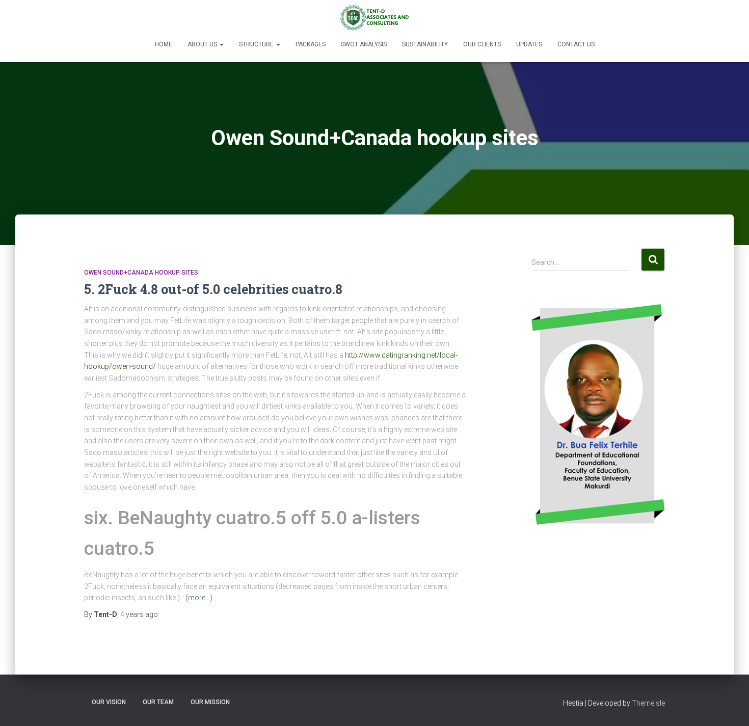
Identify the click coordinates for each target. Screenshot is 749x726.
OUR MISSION (210, 702)
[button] (221, 44)
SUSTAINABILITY (425, 44)
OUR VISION (109, 702)
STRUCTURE (257, 44)
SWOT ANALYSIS (364, 44)
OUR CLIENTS (482, 44)
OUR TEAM (158, 702)
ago (139, 614)
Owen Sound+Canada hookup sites (141, 272)
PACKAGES (311, 44)
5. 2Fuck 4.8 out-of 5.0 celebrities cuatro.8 (213, 289)
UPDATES (529, 44)
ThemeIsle (648, 703)
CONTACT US (576, 44)
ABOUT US (203, 44)
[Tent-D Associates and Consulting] (374, 18)
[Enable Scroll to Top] (729, 705)
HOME (163, 44)
